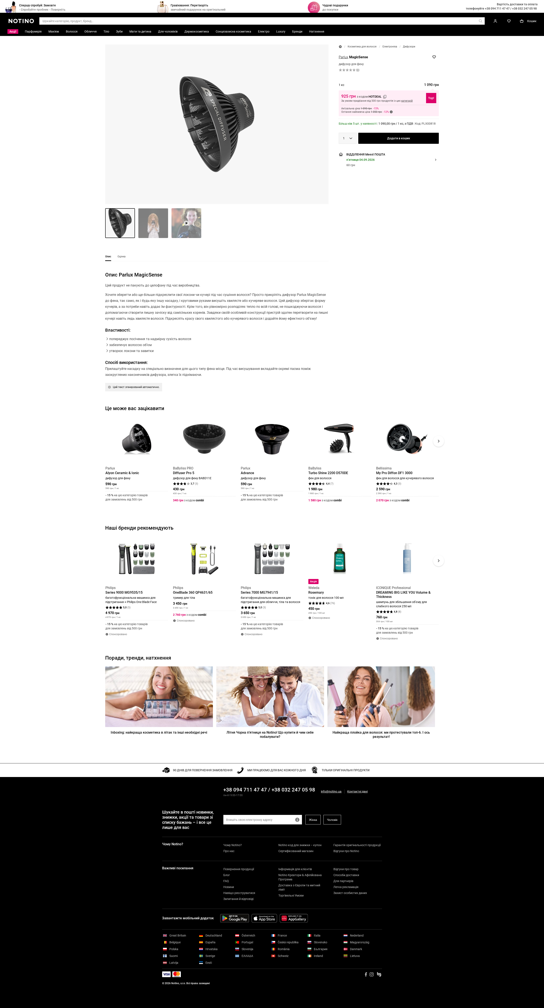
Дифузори (409, 46)
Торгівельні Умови (291, 895)
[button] (217, 124)
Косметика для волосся (362, 46)
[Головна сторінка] (340, 46)
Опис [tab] (108, 256)
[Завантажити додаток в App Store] (264, 918)
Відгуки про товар (345, 869)
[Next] (438, 441)
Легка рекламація (345, 887)
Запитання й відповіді (238, 899)
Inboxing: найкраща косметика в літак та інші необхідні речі (159, 732)
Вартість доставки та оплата (517, 4)
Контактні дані (357, 791)
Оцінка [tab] (122, 256)
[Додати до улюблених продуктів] (434, 57)
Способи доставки (346, 875)
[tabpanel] (217, 336)
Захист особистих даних (350, 893)
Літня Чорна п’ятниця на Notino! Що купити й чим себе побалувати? (270, 734)
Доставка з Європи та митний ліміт (299, 887)
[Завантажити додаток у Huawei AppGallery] (294, 918)
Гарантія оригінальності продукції (357, 845)
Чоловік (332, 819)
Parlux (343, 57)
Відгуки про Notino (346, 851)
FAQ (226, 881)
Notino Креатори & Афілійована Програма (300, 877)
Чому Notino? (232, 845)
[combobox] (348, 138)
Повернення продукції (238, 869)
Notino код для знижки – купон (300, 845)
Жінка (313, 819)
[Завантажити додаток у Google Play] (234, 918)
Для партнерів (343, 881)
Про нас (228, 851)
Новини (228, 887)
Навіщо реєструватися (239, 893)
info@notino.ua (331, 791)
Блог (226, 875)
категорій (407, 100)
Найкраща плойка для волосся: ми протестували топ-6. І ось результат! (381, 734)
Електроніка (389, 46)
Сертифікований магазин (295, 851)
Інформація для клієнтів (295, 869)
